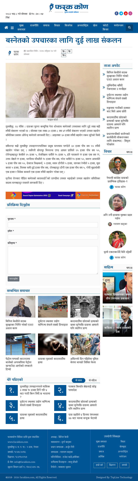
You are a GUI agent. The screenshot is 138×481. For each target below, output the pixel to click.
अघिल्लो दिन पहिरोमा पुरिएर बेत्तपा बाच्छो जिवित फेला (84, 360)
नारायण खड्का (120, 224)
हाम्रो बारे (99, 465)
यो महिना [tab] (92, 380)
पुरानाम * (12, 219)
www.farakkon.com (18, 442)
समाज (46, 25)
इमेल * (11, 231)
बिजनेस (68, 25)
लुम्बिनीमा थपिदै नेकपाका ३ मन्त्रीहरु (116, 87)
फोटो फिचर (105, 27)
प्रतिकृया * (12, 243)
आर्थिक (101, 457)
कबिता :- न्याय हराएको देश (117, 330)
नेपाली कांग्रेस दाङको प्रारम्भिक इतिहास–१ (117, 180)
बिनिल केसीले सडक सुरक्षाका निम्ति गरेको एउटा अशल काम (19, 325)
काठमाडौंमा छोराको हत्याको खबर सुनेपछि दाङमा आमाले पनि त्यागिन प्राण (84, 325)
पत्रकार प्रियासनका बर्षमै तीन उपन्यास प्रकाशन (117, 297)
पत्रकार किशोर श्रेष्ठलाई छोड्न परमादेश (82, 388)
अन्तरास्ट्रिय (82, 25)
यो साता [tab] (78, 380)
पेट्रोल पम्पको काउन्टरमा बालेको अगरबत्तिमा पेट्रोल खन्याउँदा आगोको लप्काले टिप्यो (19, 364)
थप (128, 152)
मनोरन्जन (118, 25)
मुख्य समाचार (21, 27)
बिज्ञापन (112, 465)
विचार (57, 25)
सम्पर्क (124, 465)
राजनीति (34, 25)
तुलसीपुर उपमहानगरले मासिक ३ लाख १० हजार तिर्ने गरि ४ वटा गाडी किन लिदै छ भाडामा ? (35, 392)
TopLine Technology (121, 477)
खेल (95, 25)
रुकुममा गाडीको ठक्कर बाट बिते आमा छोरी (118, 110)
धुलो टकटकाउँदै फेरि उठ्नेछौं (117, 252)
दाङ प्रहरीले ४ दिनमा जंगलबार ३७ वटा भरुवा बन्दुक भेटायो (83, 416)
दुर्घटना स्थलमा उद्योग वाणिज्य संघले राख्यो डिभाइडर (53, 323)
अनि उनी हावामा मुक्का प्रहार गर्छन (117, 217)
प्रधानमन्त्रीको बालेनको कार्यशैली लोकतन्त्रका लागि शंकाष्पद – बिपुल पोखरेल (118, 139)
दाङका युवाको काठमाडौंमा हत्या (51, 360)
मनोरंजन (122, 457)
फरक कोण (16, 53)
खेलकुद (123, 447)
